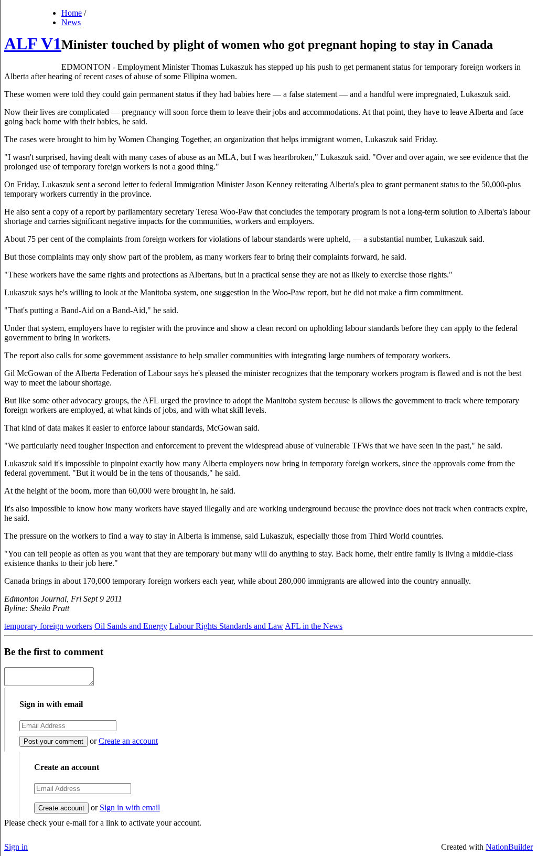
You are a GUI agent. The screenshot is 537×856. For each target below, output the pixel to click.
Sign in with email (130, 807)
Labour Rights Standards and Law (226, 626)
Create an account (128, 740)
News (71, 22)
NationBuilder (509, 846)
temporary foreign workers (48, 626)
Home (71, 12)
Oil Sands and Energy (130, 626)
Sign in (16, 846)
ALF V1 (32, 43)
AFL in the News (313, 626)
